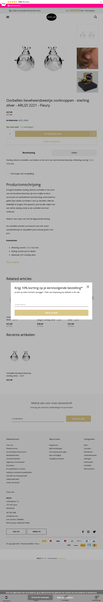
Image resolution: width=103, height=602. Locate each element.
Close (88, 286)
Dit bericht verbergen (40, 597)
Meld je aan (51, 312)
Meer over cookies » (65, 597)
